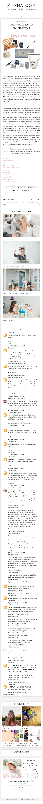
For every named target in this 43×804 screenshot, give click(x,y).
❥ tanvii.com (12, 372)
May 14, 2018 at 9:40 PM (16, 439)
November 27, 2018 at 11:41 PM (18, 614)
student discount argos (26, 612)
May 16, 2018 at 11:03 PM (16, 486)
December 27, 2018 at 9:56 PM (17, 624)
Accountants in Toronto (15, 590)
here (17, 550)
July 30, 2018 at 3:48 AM (16, 531)
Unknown (11, 428)
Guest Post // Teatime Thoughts (10, 727)
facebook (12, 187)
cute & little (11, 452)
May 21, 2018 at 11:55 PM (16, 505)
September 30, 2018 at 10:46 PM (18, 603)
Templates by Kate (31, 799)
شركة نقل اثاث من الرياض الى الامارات (20, 675)
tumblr (16, 190)
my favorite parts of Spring (31, 203)
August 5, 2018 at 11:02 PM (16, 553)
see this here (26, 642)
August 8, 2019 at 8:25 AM (16, 682)
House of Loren (13, 488)
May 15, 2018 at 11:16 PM (16, 468)
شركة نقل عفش (13, 671)
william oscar (12, 647)
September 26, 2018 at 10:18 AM (18, 593)
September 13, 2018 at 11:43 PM (18, 582)
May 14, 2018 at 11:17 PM (16, 455)
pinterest (32, 187)
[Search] (21, 791)
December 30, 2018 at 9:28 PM (17, 635)
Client (10, 457)
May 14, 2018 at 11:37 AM (16, 361)
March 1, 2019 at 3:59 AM (16, 645)
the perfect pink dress (10, 203)
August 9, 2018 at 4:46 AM (16, 570)
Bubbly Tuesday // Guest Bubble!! (30, 727)
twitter (22, 187)
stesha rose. (21, 6)
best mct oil (14, 579)
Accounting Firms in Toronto (17, 658)
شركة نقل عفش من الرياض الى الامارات (20, 677)
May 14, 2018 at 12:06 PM (16, 375)
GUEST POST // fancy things (33, 744)
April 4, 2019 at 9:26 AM (16, 660)
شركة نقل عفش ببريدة (15, 679)
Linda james (12, 605)
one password (25, 621)
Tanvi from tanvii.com (15, 363)
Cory (9, 348)
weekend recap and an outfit (21, 744)
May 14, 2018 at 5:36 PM (16, 410)
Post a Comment (8, 694)
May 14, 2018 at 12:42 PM (16, 397)
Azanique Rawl (12, 412)
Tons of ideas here (13, 522)
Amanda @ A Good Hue (15, 399)
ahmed (10, 662)
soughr (10, 684)
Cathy (10, 332)
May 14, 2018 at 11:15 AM (16, 346)
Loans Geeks (15, 633)
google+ (27, 190)
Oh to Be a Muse (13, 377)
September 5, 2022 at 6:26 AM (17, 692)
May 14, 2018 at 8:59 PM (16, 426)
